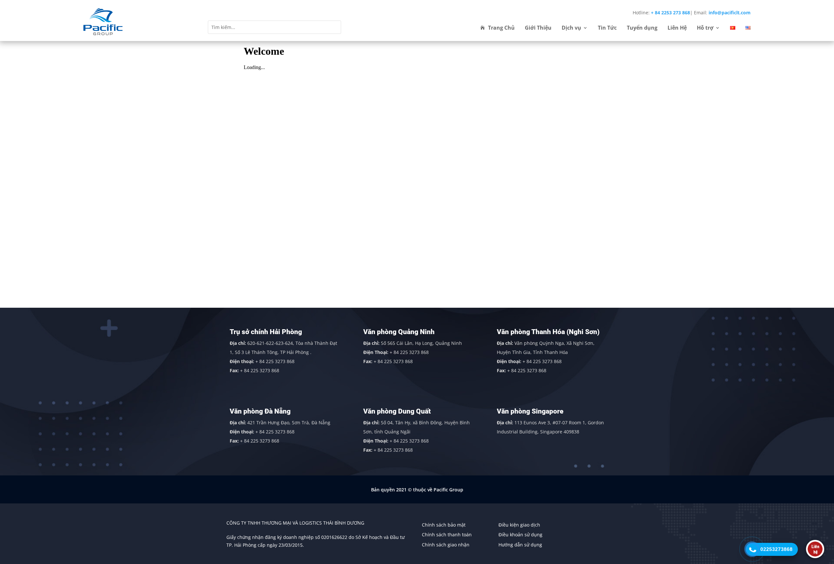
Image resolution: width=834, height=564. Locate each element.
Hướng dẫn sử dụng (520, 545)
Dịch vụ (571, 28)
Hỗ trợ (705, 28)
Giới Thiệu (538, 28)
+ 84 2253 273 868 (670, 12)
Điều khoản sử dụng (520, 534)
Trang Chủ (501, 28)
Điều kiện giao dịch (519, 525)
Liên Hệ (677, 28)
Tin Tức (607, 28)
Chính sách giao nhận (445, 545)
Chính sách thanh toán (447, 534)
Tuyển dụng (642, 28)
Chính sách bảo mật (444, 525)
